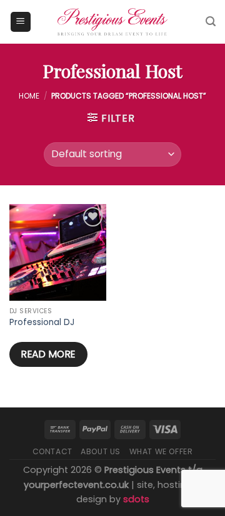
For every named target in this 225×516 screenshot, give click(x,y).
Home (29, 95)
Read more (48, 354)
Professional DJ (41, 322)
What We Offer (161, 451)
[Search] (211, 21)
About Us (101, 451)
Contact (52, 451)
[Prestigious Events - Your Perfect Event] (113, 22)
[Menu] (21, 22)
